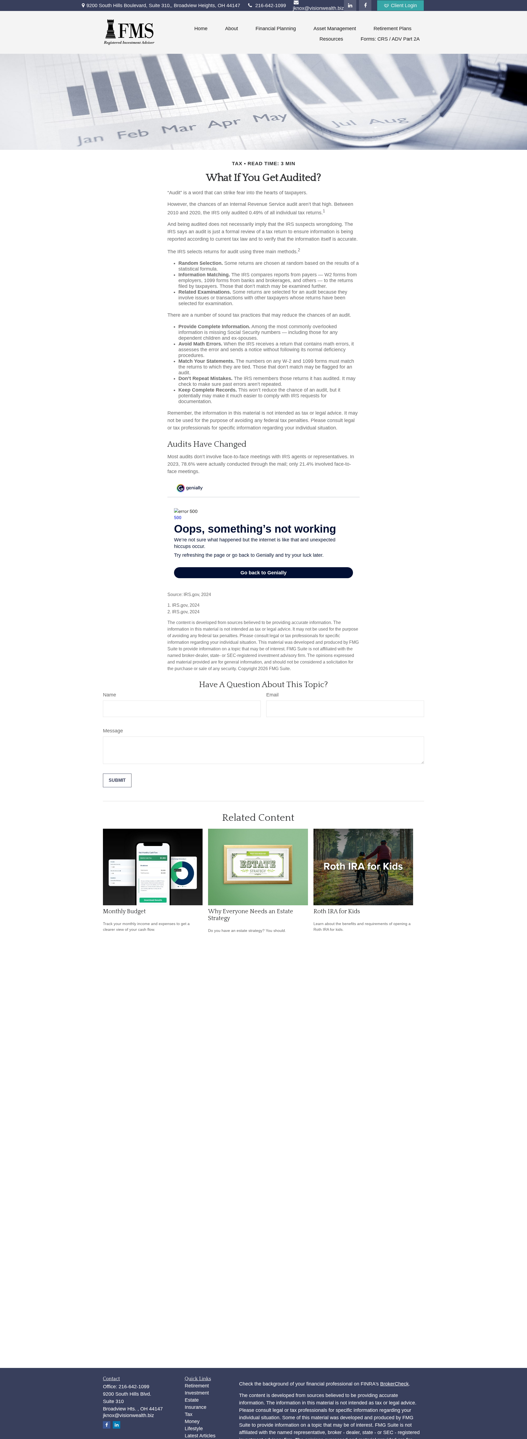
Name (109, 695)
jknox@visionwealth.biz (128, 1415)
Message (113, 730)
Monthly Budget (124, 911)
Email (272, 695)
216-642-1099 (270, 5)
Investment (197, 1393)
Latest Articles (200, 1435)
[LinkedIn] (350, 5)
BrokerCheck (394, 1384)
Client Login (404, 5)
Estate (192, 1400)
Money (192, 1421)
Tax (188, 1414)
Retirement (197, 1386)
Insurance (195, 1407)
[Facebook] (365, 5)
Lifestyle (194, 1428)
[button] (201, 28)
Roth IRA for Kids (336, 911)
